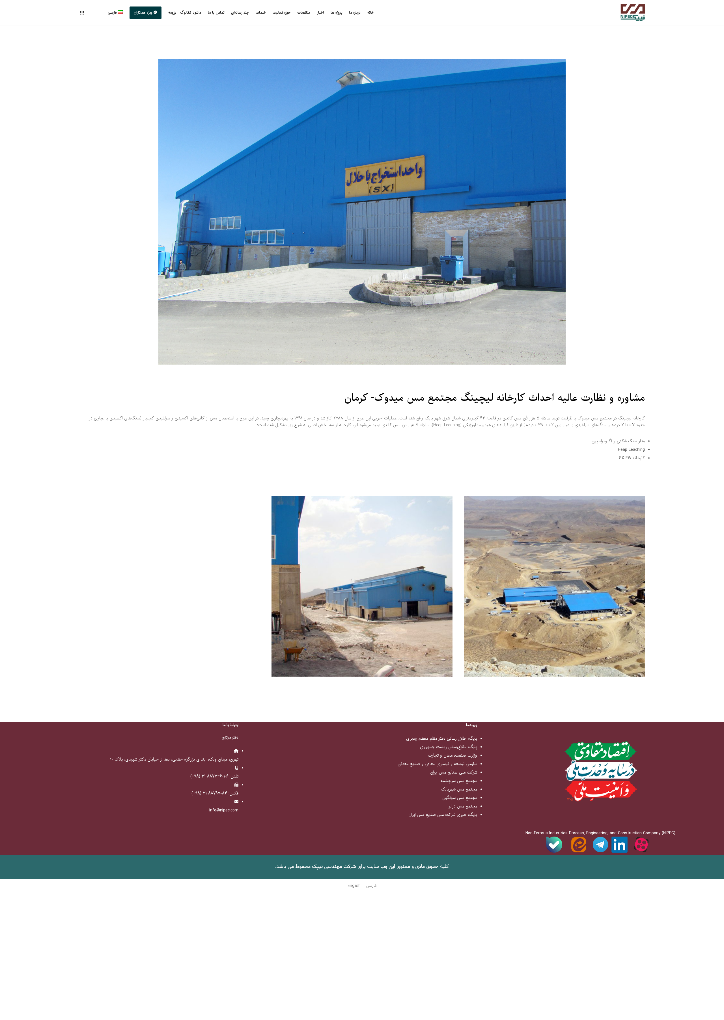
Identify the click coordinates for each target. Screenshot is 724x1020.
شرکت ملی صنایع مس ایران (453, 772)
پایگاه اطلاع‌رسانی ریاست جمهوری (448, 747)
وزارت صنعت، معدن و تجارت (452, 755)
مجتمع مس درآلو (463, 806)
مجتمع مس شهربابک (459, 789)
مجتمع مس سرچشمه (459, 781)
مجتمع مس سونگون (459, 797)
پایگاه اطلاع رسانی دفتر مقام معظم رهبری (441, 738)
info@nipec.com (223, 810)
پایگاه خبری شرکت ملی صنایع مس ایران (442, 814)
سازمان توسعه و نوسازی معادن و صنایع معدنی (437, 764)
